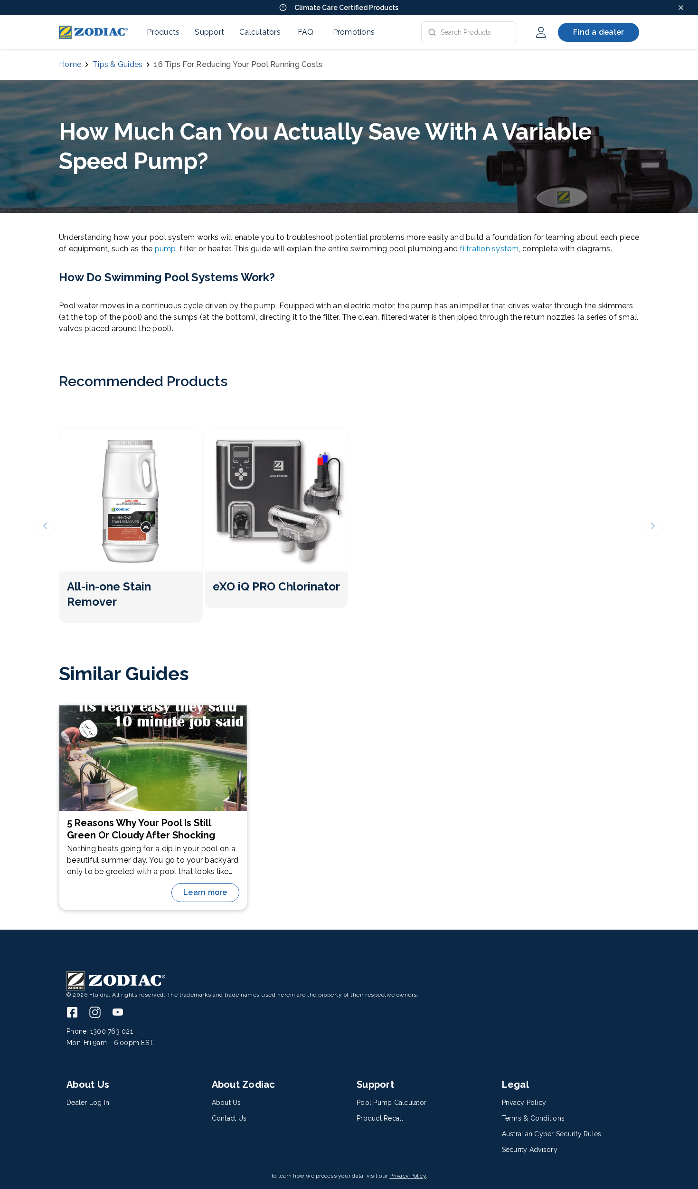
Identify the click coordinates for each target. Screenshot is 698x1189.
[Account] (540, 32)
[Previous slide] (45, 526)
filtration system (489, 248)
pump (165, 248)
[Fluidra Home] (93, 32)
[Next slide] (653, 526)
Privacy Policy (407, 1175)
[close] (681, 7)
